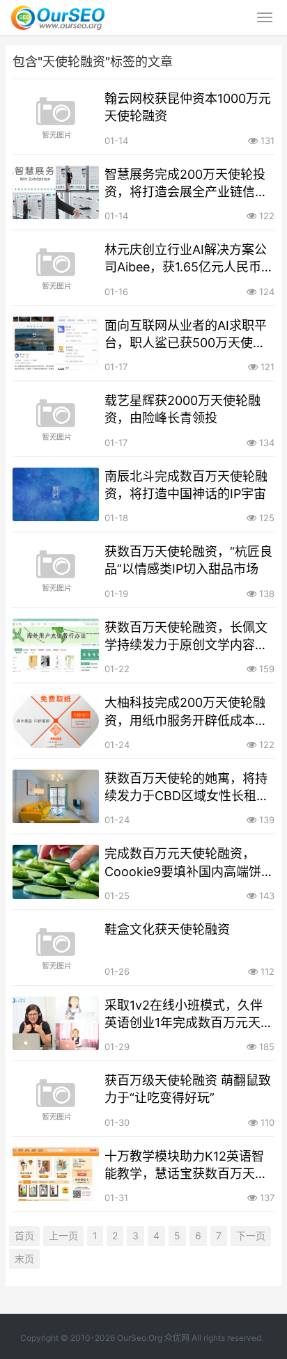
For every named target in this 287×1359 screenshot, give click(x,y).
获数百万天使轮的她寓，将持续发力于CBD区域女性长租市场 (186, 787)
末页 (24, 1258)
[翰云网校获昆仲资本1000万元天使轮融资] (56, 117)
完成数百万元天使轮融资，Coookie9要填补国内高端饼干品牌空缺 (189, 863)
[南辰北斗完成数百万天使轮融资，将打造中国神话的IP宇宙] (56, 495)
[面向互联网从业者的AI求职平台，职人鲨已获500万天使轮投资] (56, 344)
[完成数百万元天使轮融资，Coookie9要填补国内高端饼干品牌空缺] (56, 872)
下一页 (250, 1235)
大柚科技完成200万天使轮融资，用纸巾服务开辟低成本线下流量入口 (185, 712)
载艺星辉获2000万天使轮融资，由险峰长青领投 (182, 409)
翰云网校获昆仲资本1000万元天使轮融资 (187, 107)
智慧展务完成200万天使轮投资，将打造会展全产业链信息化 (185, 183)
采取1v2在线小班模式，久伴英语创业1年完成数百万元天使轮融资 (188, 1014)
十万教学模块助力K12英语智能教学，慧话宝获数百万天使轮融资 (185, 1165)
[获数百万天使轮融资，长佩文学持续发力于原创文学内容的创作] (56, 646)
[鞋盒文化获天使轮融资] (56, 948)
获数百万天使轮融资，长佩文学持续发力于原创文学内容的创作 (185, 636)
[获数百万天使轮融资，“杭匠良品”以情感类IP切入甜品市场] (56, 570)
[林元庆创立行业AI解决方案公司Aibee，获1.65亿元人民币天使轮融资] (56, 268)
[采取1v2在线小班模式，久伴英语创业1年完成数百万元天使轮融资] (56, 1023)
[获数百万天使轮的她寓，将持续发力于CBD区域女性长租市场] (56, 797)
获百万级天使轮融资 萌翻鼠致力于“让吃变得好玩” (187, 1089)
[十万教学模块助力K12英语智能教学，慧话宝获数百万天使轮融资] (56, 1174)
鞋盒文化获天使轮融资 (167, 929)
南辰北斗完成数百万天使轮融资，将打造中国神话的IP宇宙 (185, 485)
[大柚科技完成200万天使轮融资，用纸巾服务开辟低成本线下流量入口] (56, 721)
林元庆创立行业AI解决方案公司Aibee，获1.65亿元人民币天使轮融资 (189, 259)
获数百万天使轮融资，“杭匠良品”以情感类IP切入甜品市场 (188, 560)
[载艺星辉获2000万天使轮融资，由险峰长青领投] (56, 419)
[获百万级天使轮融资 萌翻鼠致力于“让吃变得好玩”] (56, 1099)
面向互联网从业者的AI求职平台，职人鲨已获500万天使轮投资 (185, 334)
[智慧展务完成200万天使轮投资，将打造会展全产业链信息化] (56, 193)
